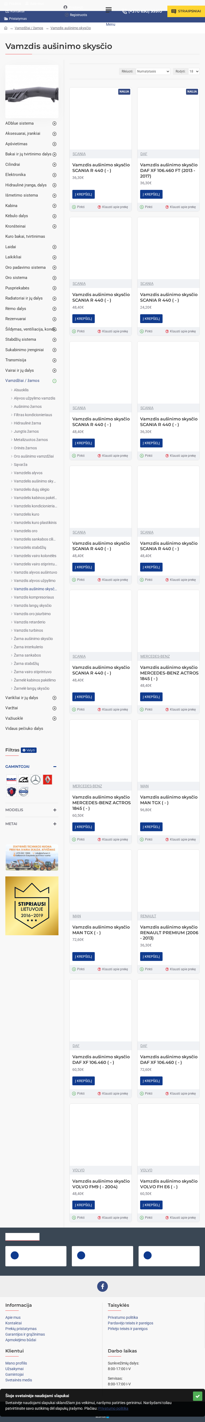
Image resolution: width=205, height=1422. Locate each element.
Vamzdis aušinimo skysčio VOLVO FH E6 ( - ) (169, 1184)
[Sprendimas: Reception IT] (102, 1416)
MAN (144, 786)
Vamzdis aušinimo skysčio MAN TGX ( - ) (169, 800)
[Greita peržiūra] (15, 1255)
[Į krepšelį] (26, 1261)
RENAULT (148, 916)
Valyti (30, 750)
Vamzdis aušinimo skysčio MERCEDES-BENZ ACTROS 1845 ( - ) (169, 673)
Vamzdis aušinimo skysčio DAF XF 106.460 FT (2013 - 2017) (169, 170)
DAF (143, 154)
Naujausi (83, 1235)
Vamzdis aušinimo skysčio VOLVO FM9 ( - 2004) (101, 1184)
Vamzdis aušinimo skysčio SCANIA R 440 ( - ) (101, 167)
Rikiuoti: (127, 71)
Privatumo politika (113, 1408)
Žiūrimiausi (57, 1235)
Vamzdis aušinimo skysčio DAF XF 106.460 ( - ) (101, 1059)
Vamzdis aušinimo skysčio (70, 28)
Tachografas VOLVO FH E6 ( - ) (44, 1250)
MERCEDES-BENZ (155, 656)
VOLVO (79, 1170)
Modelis (14, 809)
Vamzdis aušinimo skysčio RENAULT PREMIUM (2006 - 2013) (169, 933)
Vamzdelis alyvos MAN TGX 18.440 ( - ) (110, 1250)
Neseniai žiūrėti (22, 1235)
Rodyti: (181, 71)
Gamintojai (17, 766)
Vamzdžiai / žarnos (29, 28)
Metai (11, 823)
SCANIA (79, 154)
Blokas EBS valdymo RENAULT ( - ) (177, 1250)
